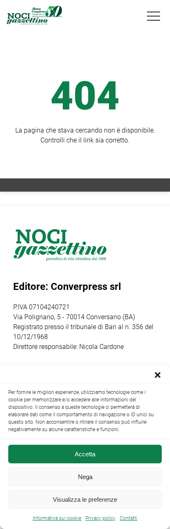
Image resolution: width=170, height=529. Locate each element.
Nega (85, 476)
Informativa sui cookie (57, 518)
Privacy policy (100, 518)
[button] (157, 375)
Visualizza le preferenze (85, 499)
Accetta (85, 454)
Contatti (128, 518)
